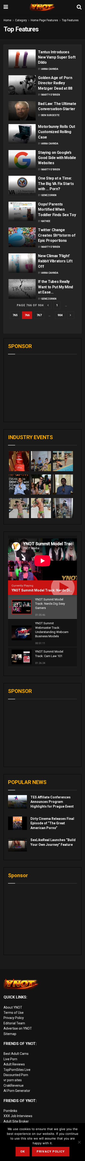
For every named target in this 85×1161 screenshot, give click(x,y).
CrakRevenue (14, 1085)
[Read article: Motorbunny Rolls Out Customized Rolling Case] (22, 133)
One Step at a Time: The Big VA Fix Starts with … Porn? (56, 183)
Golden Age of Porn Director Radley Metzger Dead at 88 (55, 83)
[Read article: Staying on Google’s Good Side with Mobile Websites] (22, 159)
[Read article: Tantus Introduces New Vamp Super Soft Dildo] (22, 59)
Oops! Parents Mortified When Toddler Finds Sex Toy (57, 209)
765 (15, 315)
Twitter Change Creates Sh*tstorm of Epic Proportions (57, 235)
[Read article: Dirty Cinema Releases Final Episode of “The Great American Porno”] (17, 823)
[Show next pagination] (70, 315)
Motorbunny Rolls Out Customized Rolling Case (56, 131)
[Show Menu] (6, 7)
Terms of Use (14, 1012)
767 (39, 315)
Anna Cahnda (49, 69)
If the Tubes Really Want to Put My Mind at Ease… (55, 286)
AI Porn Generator (17, 1091)
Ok (22, 1151)
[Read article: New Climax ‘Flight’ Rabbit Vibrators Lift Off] (22, 263)
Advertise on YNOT (18, 1028)
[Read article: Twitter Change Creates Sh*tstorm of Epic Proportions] (22, 237)
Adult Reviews (14, 1064)
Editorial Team (14, 1023)
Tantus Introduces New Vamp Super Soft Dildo (57, 57)
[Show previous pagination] (47, 305)
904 (60, 315)
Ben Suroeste (50, 115)
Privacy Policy (14, 1018)
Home (7, 20)
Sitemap (10, 1034)
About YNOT (13, 1007)
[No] (79, 1142)
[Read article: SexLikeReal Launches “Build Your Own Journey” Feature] (17, 844)
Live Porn (10, 1059)
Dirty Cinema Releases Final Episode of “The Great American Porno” (52, 823)
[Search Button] (79, 7)
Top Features (70, 20)
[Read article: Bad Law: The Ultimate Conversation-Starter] (22, 111)
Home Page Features (44, 20)
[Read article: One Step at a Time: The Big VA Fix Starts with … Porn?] (22, 185)
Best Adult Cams (16, 1054)
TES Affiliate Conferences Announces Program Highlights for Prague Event (52, 801)
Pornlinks (10, 1111)
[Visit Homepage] (42, 7)
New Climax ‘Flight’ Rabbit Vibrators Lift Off (55, 261)
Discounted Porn (16, 1075)
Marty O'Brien (50, 94)
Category (21, 20)
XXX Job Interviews (18, 1116)
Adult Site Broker (16, 1121)
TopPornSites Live (17, 1070)
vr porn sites (13, 1080)
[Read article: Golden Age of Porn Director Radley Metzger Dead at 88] (22, 85)
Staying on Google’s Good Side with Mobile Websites (57, 157)
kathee (45, 221)
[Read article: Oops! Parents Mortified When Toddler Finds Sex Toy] (22, 211)
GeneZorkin (48, 195)
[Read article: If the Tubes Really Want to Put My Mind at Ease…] (22, 288)
